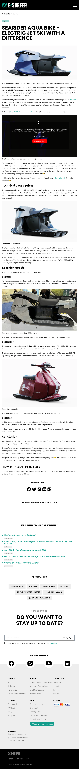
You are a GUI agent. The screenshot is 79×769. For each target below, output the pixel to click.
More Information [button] (39, 136)
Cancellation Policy (38, 719)
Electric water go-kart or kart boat (18, 535)
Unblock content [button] (39, 141)
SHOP (32, 700)
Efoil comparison (54, 592)
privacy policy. (52, 643)
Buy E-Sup (64, 586)
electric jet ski (59, 178)
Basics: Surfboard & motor (41, 682)
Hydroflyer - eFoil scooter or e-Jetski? (20, 563)
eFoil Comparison (37, 690)
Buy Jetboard (48, 586)
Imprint (10, 759)
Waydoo (11, 715)
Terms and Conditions (39, 715)
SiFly (10, 711)
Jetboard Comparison (39, 686)
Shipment (34, 708)
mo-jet (56, 693)
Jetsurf (56, 686)
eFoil (10, 682)
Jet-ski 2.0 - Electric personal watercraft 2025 (24, 550)
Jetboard (11, 686)
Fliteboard (12, 704)
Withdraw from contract (42, 724)
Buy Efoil (33, 586)
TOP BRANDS (58, 679)
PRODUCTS (12, 679)
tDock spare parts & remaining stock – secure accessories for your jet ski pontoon (37, 542)
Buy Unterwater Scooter (28, 592)
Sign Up (68, 638)
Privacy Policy (23, 759)
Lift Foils (56, 690)
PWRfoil (11, 708)
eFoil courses (35, 693)
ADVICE (33, 679)
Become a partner (37, 704)
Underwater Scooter (17, 693)
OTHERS (11, 700)
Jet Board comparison (39, 598)
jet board (72, 100)
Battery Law (35, 711)
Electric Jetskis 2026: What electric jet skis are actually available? (33, 556)
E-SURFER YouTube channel (21, 112)
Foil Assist (12, 690)
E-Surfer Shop (17, 586)
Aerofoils (57, 682)
